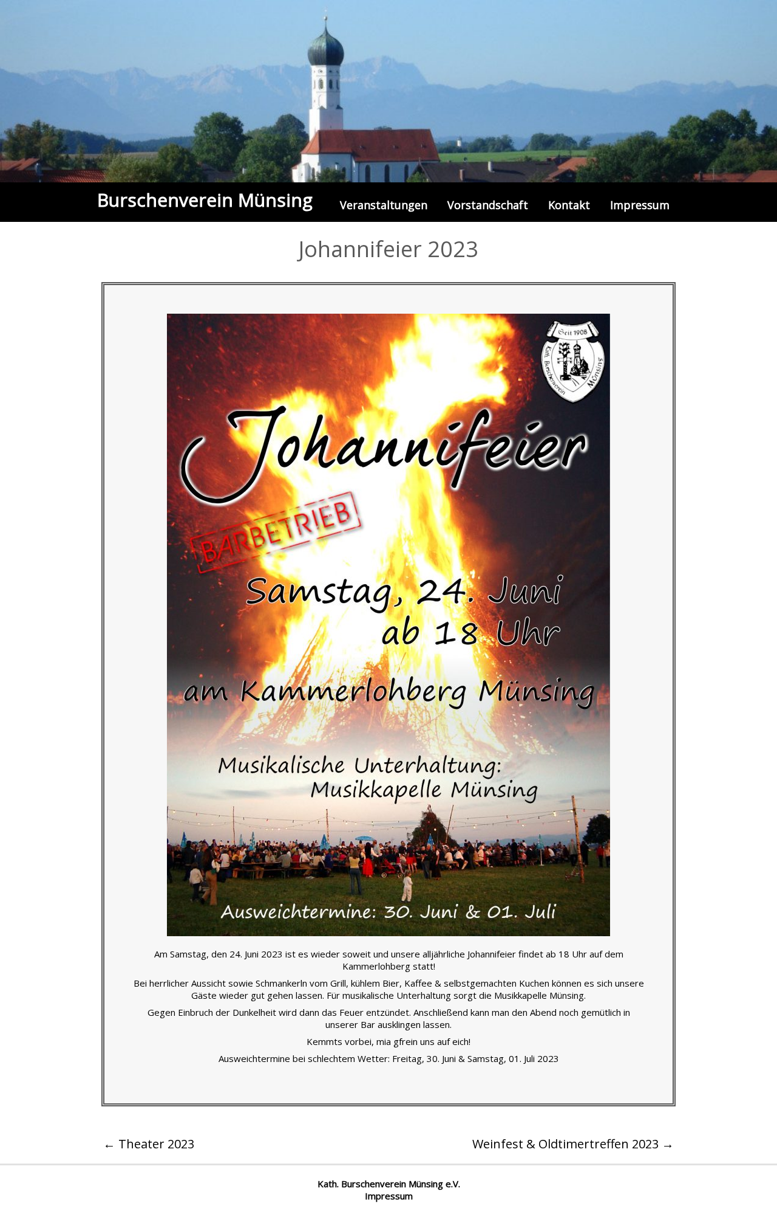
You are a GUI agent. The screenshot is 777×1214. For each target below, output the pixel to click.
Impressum (640, 205)
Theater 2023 (148, 1144)
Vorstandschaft (487, 205)
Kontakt (569, 205)
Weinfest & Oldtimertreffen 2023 (573, 1144)
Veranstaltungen (383, 205)
